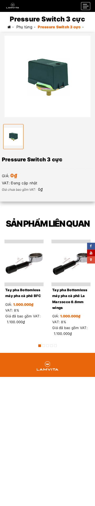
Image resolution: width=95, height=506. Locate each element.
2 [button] (43, 345)
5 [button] (55, 345)
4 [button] (51, 345)
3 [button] (47, 345)
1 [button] (39, 345)
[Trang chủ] (9, 27)
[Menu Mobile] (85, 6)
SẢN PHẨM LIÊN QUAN (47, 223)
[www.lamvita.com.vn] (13, 4)
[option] (47, 76)
